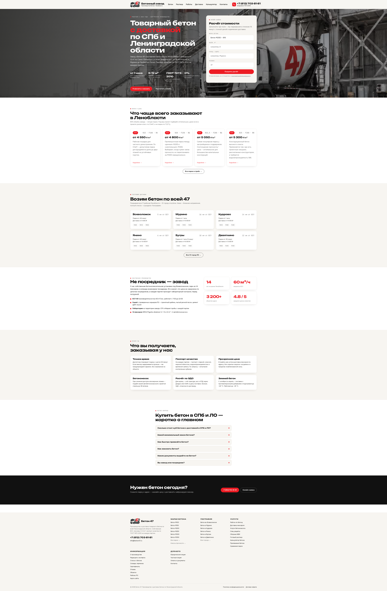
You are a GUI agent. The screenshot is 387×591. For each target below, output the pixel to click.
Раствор (179, 4)
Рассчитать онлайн (163, 89)
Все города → (205, 540)
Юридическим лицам (178, 555)
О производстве (136, 555)
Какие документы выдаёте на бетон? (177, 456)
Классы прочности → (178, 543)
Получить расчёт (231, 72)
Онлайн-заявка (248, 490)
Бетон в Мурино (206, 525)
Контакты (223, 4)
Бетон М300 (175, 534)
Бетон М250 (175, 531)
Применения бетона (237, 543)
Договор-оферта (251, 587)
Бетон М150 (175, 525)
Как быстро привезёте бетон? (173, 442)
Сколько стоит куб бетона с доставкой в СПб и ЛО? (184, 428)
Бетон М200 (175, 528)
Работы (189, 4)
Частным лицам (176, 558)
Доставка (199, 4)
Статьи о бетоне (136, 560)
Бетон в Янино (205, 531)
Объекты (133, 572)
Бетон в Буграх (205, 534)
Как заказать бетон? (168, 449)
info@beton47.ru (136, 541)
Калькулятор (211, 4)
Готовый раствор (236, 537)
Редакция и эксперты (137, 558)
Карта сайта (134, 578)
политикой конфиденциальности (240, 76)
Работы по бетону (236, 522)
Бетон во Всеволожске (208, 522)
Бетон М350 (175, 537)
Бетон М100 (175, 522)
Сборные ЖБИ (235, 534)
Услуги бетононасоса (237, 528)
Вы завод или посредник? (171, 463)
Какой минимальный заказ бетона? (176, 435)
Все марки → (175, 540)
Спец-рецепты (235, 531)
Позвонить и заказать (141, 89)
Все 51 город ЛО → (193, 255)
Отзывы (133, 569)
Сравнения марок (236, 546)
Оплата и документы (178, 560)
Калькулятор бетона (237, 540)
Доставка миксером (237, 525)
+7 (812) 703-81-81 (230, 490)
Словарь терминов (137, 563)
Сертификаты (135, 566)
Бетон (170, 4)
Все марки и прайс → (193, 171)
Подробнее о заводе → (142, 318)
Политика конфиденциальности (233, 587)
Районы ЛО (134, 575)
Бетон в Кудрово (206, 528)
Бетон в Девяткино (207, 537)
